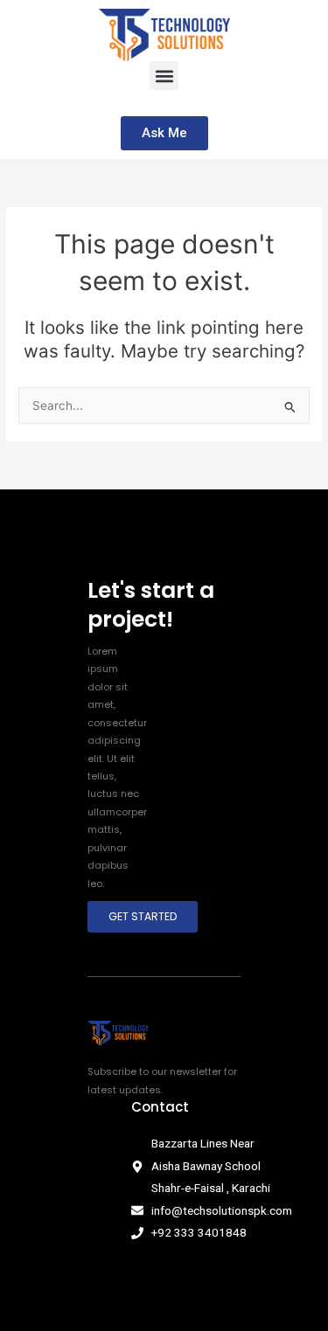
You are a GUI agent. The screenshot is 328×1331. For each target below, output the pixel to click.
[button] (164, 75)
